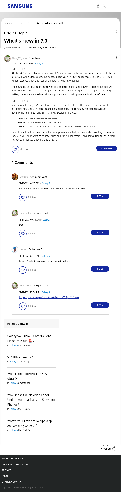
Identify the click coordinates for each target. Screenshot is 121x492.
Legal (5, 476)
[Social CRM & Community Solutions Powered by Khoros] (108, 447)
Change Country (11, 482)
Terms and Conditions (15, 464)
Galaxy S (39, 63)
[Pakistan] (20, 5)
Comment (106, 148)
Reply (100, 196)
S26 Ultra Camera (19, 357)
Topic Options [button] (111, 31)
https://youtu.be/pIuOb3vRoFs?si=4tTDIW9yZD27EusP (49, 297)
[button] (111, 57)
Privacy (6, 470)
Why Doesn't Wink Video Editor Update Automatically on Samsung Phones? (31, 400)
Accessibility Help (12, 458)
